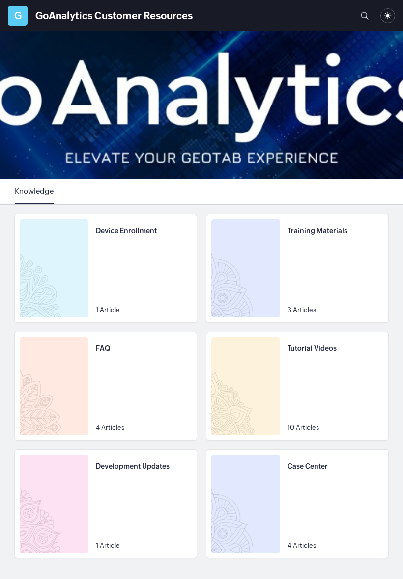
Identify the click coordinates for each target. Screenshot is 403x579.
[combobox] (387, 15)
